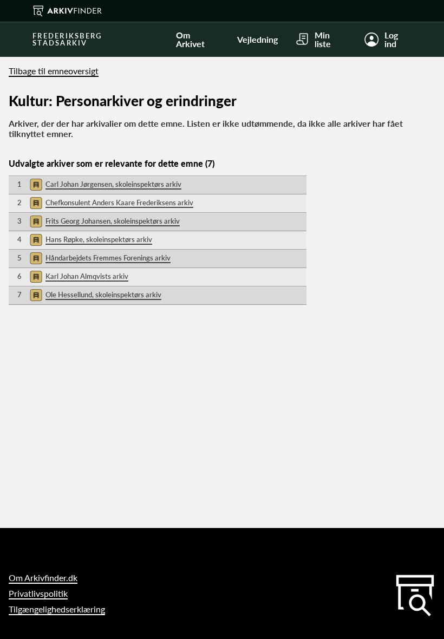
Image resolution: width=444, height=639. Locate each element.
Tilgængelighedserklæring (57, 609)
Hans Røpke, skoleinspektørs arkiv (98, 239)
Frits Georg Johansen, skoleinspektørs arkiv (112, 221)
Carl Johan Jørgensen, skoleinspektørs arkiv (113, 184)
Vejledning (257, 39)
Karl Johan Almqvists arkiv (86, 276)
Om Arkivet (190, 39)
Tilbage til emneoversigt (54, 71)
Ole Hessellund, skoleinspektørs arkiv (103, 294)
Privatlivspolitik (38, 593)
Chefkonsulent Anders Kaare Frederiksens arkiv (119, 202)
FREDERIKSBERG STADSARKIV (67, 39)
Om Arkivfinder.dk (43, 577)
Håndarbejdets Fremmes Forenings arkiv (108, 257)
